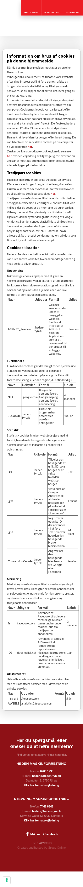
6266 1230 (46, 771)
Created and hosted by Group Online (41, 847)
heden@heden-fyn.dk (46, 775)
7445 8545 (46, 806)
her (30, 146)
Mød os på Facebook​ (44, 834)
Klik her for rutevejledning (41, 785)
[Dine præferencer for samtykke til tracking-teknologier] (6, 880)
